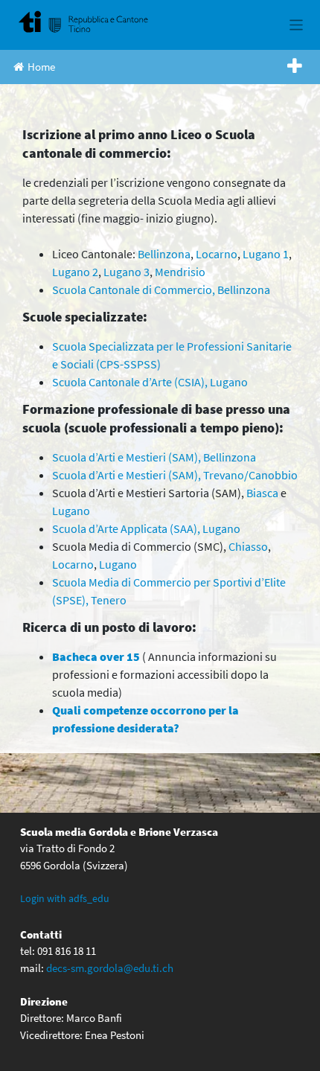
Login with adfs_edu (64, 898)
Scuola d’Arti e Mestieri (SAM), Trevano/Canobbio (175, 474)
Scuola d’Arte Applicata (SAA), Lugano (146, 528)
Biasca (262, 492)
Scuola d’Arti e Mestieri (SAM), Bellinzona (154, 457)
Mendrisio (180, 271)
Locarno (216, 253)
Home (41, 67)
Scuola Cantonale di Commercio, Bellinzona (161, 289)
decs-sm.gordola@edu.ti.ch (109, 968)
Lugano (71, 510)
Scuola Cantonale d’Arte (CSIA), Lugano (150, 381)
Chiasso (248, 546)
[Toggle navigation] (296, 25)
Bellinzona (164, 253)
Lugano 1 (266, 253)
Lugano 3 (126, 271)
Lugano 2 (75, 271)
